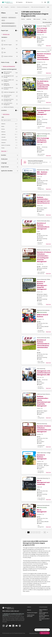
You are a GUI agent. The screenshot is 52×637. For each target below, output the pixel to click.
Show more (3, 151)
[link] (48, 7)
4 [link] (36, 532)
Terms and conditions (33, 633)
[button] (4, 17)
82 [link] (44, 532)
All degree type (6, 34)
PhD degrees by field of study (44, 619)
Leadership (28, 19)
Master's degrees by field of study (43, 613)
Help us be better (44, 633)
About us (29, 610)
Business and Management (9, 66)
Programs (20, 2)
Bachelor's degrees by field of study (44, 616)
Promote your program (32, 612)
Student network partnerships (30, 615)
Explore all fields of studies (43, 610)
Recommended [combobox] (47, 22)
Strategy (44, 19)
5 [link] (39, 532)
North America (6, 114)
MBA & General (36, 19)
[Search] (42, 2)
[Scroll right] (51, 19)
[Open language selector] (45, 2)
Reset (16, 12)
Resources (30, 2)
